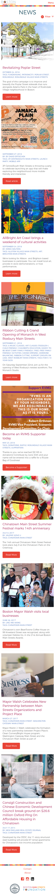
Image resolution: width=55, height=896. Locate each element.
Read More (11, 555)
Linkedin (32, 878)
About (27, 873)
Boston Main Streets (8, 2)
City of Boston (15, 888)
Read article (12, 181)
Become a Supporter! (16, 467)
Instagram (27, 878)
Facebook (22, 878)
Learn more (11, 97)
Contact (27, 869)
